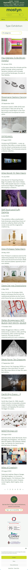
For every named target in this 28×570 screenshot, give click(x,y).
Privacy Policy (16, 568)
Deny (14, 561)
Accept (14, 557)
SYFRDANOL (7, 136)
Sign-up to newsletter (12, 510)
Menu (3, 19)
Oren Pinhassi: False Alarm (13, 249)
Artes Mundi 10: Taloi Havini (13, 173)
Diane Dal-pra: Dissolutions (13, 285)
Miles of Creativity (9, 467)
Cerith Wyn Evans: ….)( (11, 394)
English (11, 1)
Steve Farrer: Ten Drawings (13, 359)
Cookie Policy (10, 568)
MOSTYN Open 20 (9, 431)
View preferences (14, 565)
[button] (26, 548)
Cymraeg (16, 1)
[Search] (19, 14)
